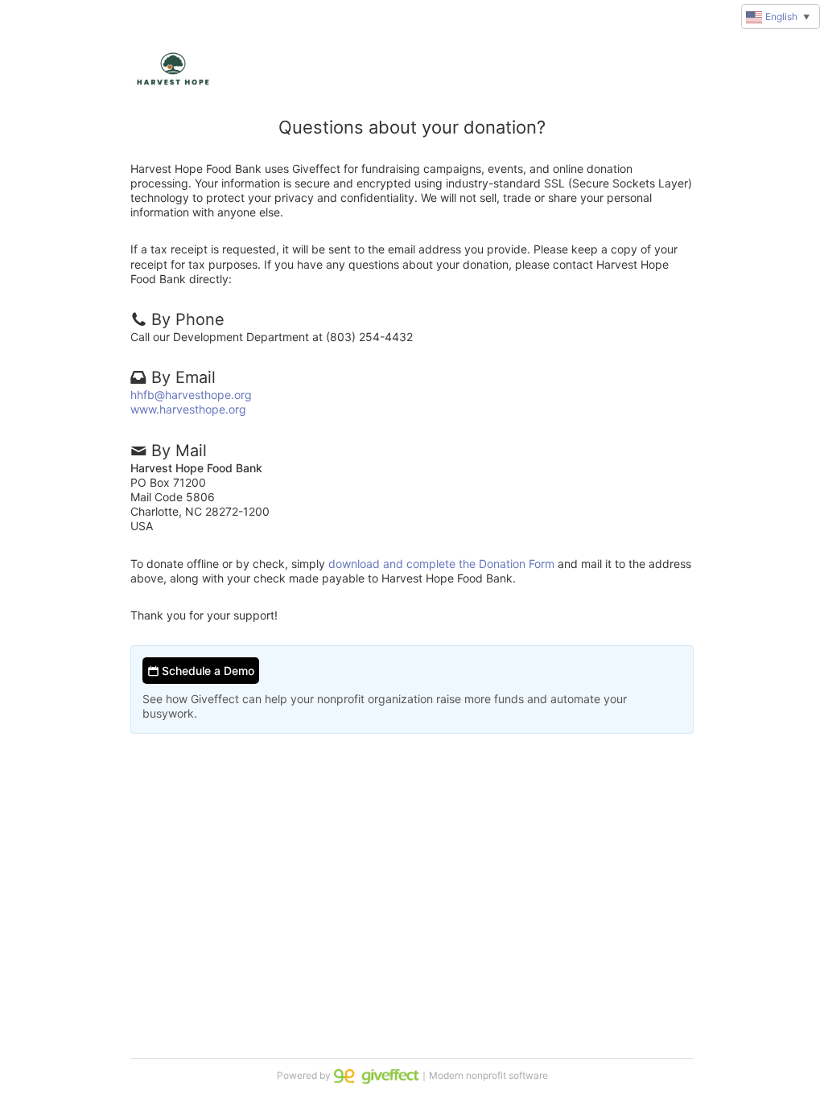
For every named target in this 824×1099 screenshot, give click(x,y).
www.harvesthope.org (188, 409)
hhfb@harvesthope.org (191, 394)
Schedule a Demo (206, 670)
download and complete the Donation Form (441, 563)
